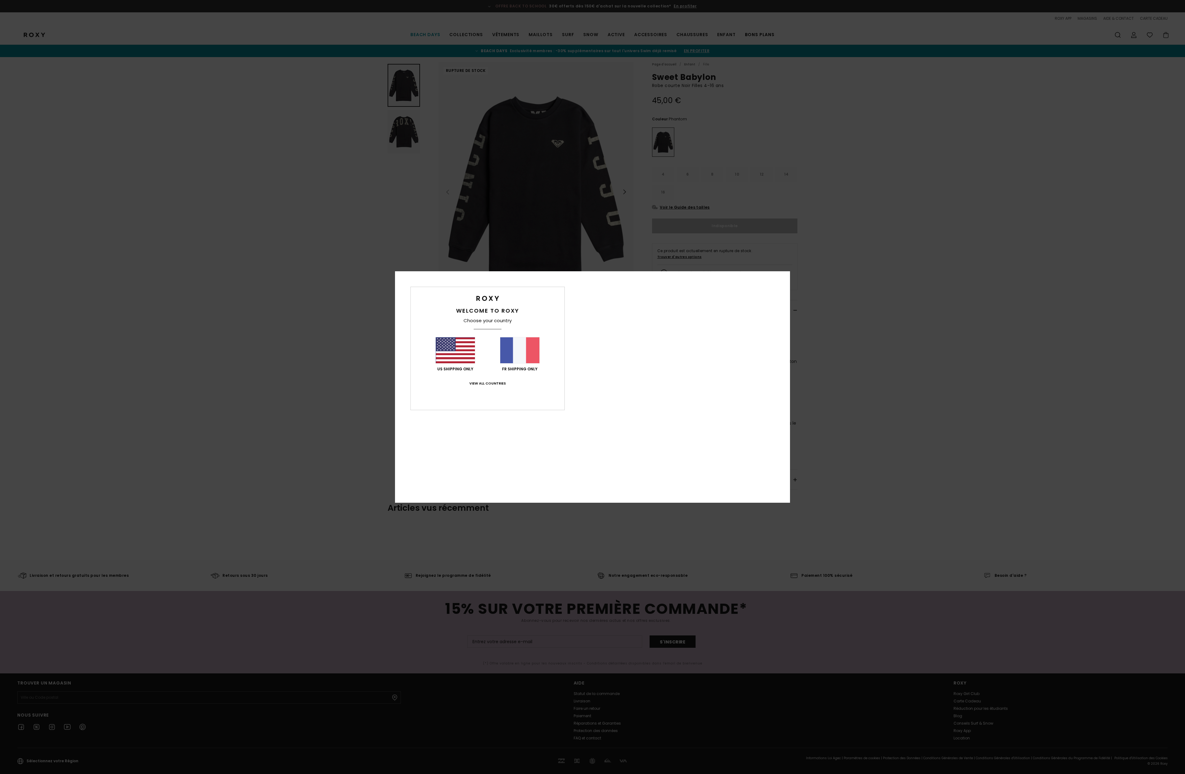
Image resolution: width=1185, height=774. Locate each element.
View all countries (487, 383)
